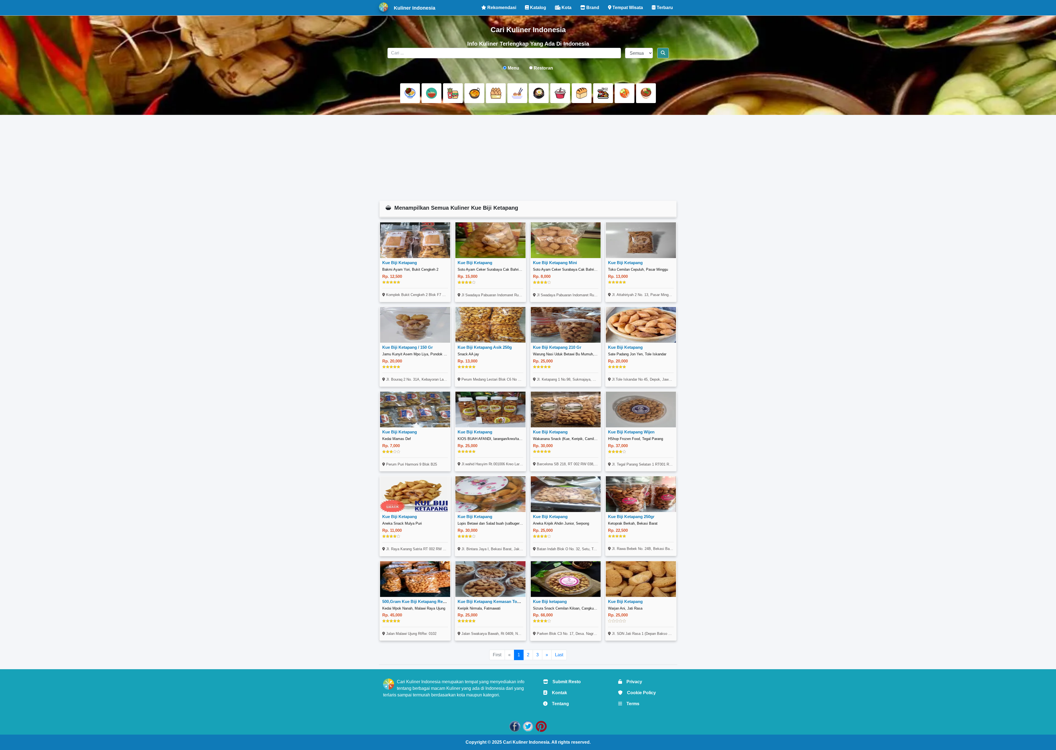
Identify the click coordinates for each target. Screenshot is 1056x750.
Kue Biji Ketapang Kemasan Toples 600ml (497, 601)
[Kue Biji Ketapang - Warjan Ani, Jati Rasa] (641, 579)
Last (559, 654)
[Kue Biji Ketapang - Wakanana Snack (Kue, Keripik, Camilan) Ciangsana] (566, 409)
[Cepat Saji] (453, 93)
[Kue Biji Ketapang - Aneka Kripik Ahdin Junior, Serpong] (566, 494)
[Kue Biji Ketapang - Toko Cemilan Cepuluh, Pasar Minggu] (641, 240)
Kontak (557, 692)
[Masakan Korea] (539, 93)
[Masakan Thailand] (624, 93)
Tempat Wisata (627, 7)
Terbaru (664, 7)
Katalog (537, 7)
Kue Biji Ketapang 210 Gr (557, 347)
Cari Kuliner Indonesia (526, 742)
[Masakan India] (474, 93)
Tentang (558, 703)
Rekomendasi (501, 7)
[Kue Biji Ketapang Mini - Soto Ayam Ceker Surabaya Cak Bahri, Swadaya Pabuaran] (566, 240)
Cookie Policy (639, 692)
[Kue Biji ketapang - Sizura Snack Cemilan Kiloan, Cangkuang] (566, 579)
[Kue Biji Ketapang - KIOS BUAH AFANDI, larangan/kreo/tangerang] (490, 409)
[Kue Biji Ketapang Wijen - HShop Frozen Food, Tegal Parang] (641, 409)
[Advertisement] (528, 157)
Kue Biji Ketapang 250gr (631, 516)
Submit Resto (564, 681)
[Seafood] (603, 93)
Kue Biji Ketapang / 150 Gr (407, 347)
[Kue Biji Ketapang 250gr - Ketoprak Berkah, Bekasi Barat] (641, 494)
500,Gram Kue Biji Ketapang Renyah (417, 601)
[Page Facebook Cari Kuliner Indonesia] (514, 726)
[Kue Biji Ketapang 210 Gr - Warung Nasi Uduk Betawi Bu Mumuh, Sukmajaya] (566, 325)
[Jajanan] (496, 93)
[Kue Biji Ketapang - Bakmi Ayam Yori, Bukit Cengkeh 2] (415, 240)
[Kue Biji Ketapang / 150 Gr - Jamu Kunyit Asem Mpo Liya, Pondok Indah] (415, 325)
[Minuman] (560, 93)
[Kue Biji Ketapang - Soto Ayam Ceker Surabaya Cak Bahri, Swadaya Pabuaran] (490, 240)
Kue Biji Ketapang (399, 262)
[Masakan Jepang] (517, 93)
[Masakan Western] (410, 93)
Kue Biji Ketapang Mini (555, 262)
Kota (565, 7)
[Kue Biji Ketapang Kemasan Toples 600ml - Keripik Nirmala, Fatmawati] (490, 579)
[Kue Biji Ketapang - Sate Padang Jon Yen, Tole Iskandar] (641, 325)
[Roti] (582, 93)
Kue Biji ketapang (550, 601)
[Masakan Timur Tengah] (646, 93)
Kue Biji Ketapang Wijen (631, 432)
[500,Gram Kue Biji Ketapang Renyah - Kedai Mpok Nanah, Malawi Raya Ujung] (415, 579)
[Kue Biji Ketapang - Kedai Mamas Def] (415, 409)
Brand (592, 7)
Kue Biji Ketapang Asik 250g (485, 347)
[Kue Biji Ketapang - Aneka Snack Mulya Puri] (415, 494)
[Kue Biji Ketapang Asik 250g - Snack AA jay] (490, 325)
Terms (630, 703)
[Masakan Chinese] (431, 93)
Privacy (632, 681)
